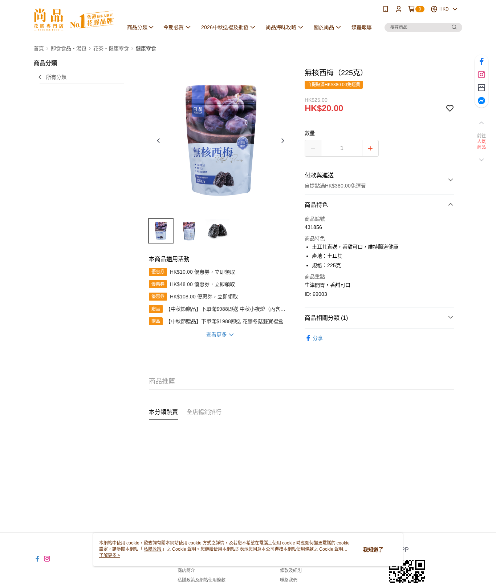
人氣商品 (481, 144)
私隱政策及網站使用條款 (201, 580)
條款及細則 (291, 570)
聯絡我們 (288, 580)
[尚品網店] (74, 19)
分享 (318, 338)
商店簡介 (186, 570)
